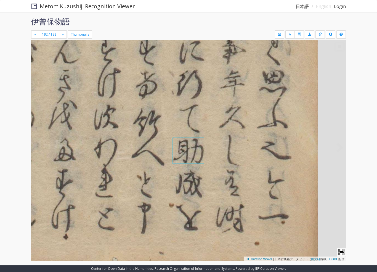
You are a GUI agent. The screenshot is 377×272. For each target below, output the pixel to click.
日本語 (302, 6)
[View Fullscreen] (37, 63)
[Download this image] (309, 34)
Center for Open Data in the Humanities (122, 268)
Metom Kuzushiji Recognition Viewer (87, 6)
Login (340, 6)
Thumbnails (80, 34)
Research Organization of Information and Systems (194, 268)
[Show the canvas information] (320, 34)
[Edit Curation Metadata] (279, 34)
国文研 (315, 259)
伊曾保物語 (50, 21)
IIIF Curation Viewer (259, 259)
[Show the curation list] (299, 34)
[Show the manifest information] (330, 34)
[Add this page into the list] (290, 34)
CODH (333, 259)
